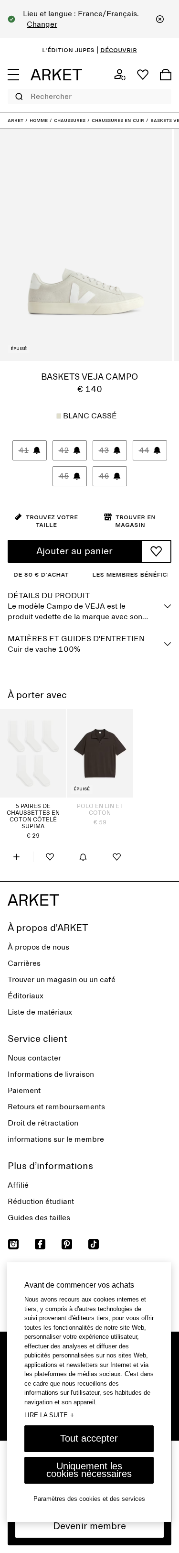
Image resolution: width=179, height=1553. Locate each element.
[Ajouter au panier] (16, 856)
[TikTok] (93, 1244)
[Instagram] (13, 1244)
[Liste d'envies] (142, 74)
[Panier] (165, 74)
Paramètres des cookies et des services (89, 1498)
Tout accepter (89, 1438)
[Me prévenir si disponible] (83, 856)
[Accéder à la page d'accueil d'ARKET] (56, 74)
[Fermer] (159, 19)
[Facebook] (40, 1244)
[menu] (13, 74)
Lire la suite (49, 1415)
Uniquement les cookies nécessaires (89, 1470)
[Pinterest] (67, 1244)
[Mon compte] (120, 74)
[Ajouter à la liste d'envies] (156, 551)
